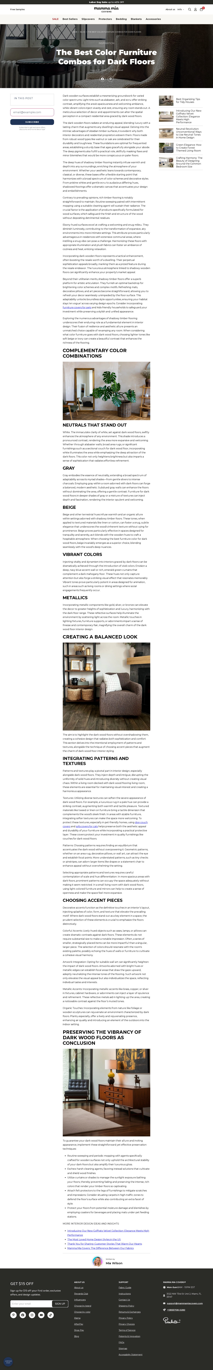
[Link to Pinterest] (13, 1315)
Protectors (105, 19)
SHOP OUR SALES (8, 1361)
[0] (201, 9)
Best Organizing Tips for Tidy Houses (189, 100)
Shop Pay (79, 1330)
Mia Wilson (114, 1263)
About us (170, 9)
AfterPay (78, 1324)
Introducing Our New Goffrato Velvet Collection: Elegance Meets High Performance (189, 116)
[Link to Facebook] (23, 1315)
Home (75, 32)
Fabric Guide (125, 1287)
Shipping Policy (126, 1306)
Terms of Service (127, 1330)
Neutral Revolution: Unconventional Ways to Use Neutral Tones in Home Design (189, 133)
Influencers (80, 1299)
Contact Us (124, 1299)
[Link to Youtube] (41, 1315)
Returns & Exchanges (130, 1312)
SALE (55, 19)
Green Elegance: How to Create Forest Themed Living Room (189, 147)
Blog (82, 32)
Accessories (153, 19)
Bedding (121, 19)
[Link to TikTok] (50, 1315)
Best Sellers (70, 19)
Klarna (77, 1318)
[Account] (195, 9)
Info (180, 9)
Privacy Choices (127, 1324)
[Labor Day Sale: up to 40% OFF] (106, 2)
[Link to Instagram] (32, 1315)
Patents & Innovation (129, 1336)
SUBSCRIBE (32, 122)
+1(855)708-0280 (176, 1310)
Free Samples (17, 9)
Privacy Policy (126, 1318)
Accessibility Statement (130, 1354)
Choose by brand (82, 1306)
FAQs (121, 1342)
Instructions (125, 1293)
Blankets (136, 19)
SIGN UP (60, 1303)
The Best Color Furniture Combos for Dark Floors (114, 32)
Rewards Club (81, 1293)
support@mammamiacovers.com (185, 1303)
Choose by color (82, 1312)
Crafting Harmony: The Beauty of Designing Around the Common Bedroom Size (189, 162)
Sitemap (123, 1348)
